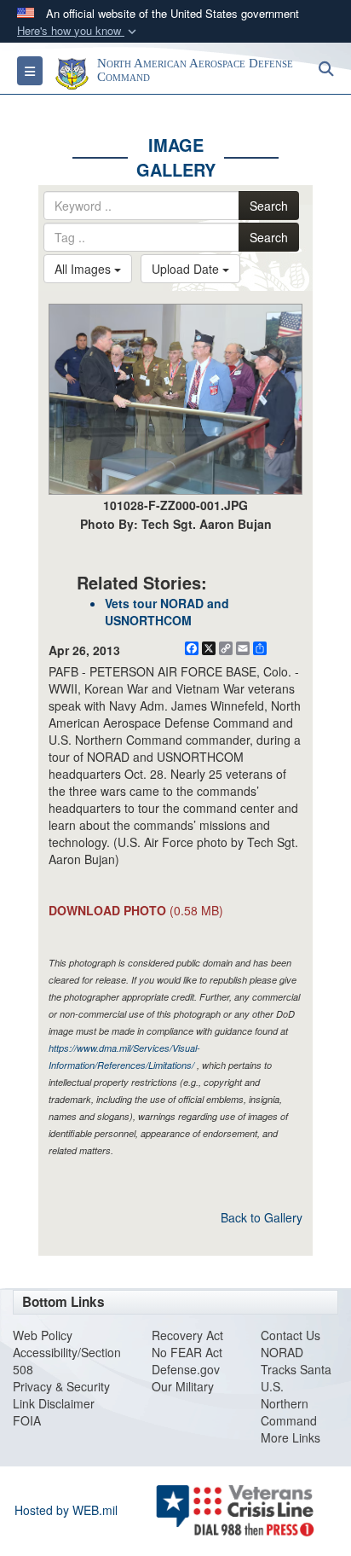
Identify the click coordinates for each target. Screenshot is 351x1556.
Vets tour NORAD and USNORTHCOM (167, 612)
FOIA (27, 1420)
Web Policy (42, 1335)
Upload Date (187, 268)
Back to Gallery (261, 1217)
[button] (78, 31)
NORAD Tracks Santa (296, 1361)
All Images (84, 268)
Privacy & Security (61, 1386)
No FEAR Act (187, 1352)
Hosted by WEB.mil (66, 1509)
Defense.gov (186, 1369)
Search (269, 205)
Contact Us (290, 1335)
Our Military (183, 1386)
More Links (290, 1437)
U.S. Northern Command (289, 1403)
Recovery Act (187, 1335)
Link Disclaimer (54, 1403)
